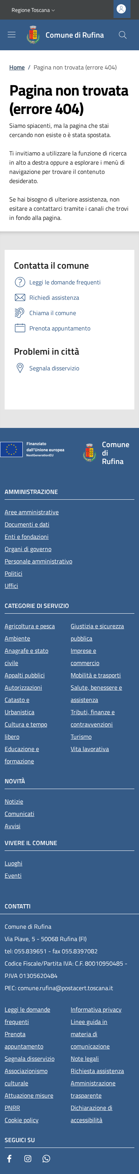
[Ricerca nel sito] (122, 35)
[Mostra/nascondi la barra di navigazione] (12, 35)
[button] (34, 10)
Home (17, 67)
